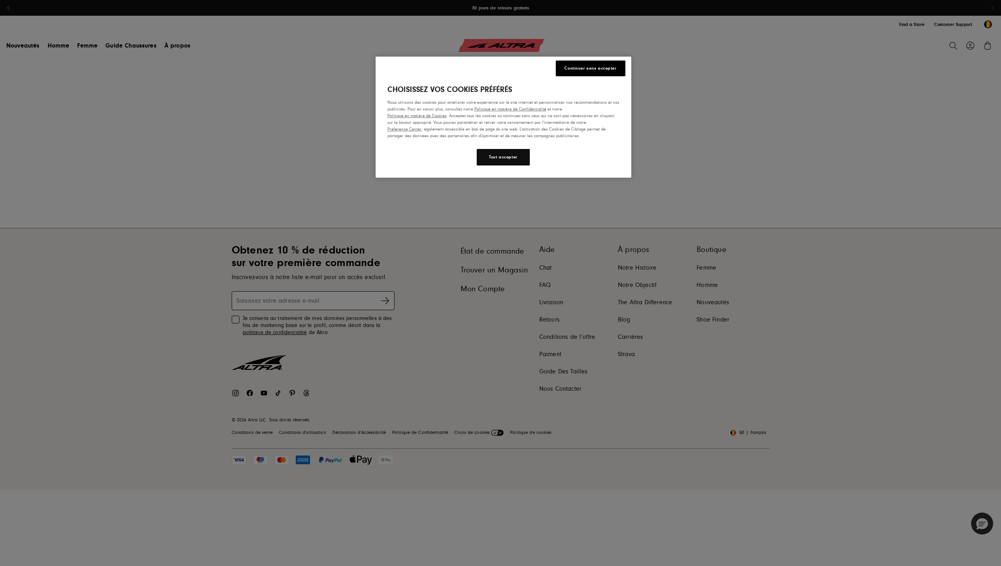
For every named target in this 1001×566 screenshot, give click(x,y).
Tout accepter (503, 157)
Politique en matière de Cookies (417, 115)
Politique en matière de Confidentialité (510, 109)
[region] (503, 117)
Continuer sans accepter (590, 68)
